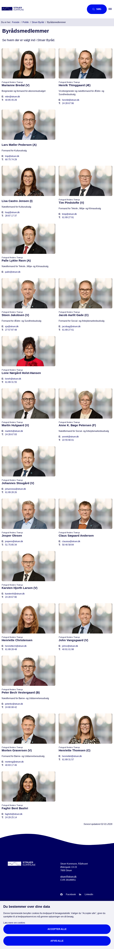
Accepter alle (57, 929)
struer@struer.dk (68, 876)
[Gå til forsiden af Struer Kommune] (41, 9)
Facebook (71, 894)
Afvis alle (57, 941)
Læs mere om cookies (14, 923)
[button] (111, 9)
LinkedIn (89, 894)
